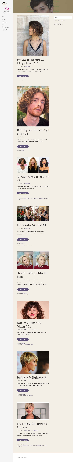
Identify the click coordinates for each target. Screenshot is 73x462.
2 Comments (35, 279)
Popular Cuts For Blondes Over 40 (31, 377)
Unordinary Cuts (5, 27)
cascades (27, 445)
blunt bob (31, 198)
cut (24, 294)
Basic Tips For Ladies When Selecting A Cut (29, 324)
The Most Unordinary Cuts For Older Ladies (32, 274)
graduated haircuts (33, 445)
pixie (42, 198)
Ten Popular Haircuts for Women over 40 (33, 178)
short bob (19, 199)
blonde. (23, 395)
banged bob (24, 198)
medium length (44, 445)
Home (3, 17)
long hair (39, 198)
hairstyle (39, 445)
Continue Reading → (23, 76)
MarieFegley (27, 66)
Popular (22, 150)
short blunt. (46, 198)
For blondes (4, 22)
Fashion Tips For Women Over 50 (31, 225)
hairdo (27, 294)
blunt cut (35, 198)
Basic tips (4, 24)
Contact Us (4, 30)
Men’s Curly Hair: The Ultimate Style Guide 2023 (33, 132)
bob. (23, 294)
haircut (28, 395)
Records (6, 11)
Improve (3, 19)
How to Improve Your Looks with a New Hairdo (32, 425)
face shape (28, 344)
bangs (28, 198)
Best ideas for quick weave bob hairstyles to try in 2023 (30, 61)
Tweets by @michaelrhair (59, 20)
